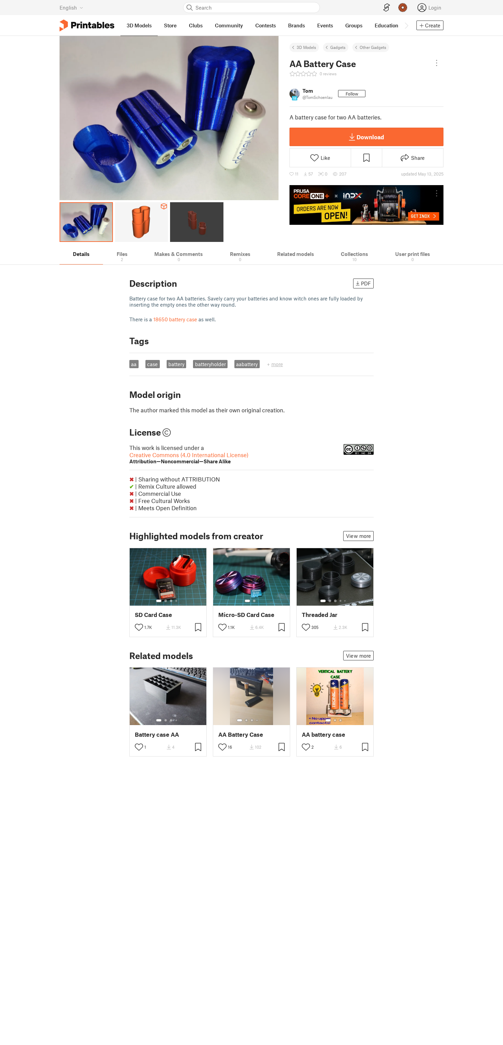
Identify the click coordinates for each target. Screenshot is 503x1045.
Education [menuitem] (386, 25)
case (152, 364)
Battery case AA (157, 734)
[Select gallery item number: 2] (165, 600)
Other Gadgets (373, 47)
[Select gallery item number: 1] (159, 600)
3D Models (306, 47)
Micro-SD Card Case (246, 614)
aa (134, 364)
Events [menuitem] (325, 25)
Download (370, 136)
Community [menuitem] (229, 25)
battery (176, 364)
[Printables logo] (87, 25)
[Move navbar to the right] (406, 25)
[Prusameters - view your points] (402, 7)
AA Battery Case (240, 734)
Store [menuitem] (170, 25)
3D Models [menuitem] (139, 25)
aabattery (247, 364)
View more (358, 536)
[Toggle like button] (139, 627)
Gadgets (338, 47)
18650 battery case (175, 319)
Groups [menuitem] (353, 25)
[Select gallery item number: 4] (176, 600)
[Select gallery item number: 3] (171, 600)
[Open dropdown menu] (436, 63)
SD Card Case (153, 614)
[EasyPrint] (387, 8)
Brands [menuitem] (296, 25)
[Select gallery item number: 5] (345, 600)
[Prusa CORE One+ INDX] (366, 205)
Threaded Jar (319, 614)
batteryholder (210, 364)
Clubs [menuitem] (196, 25)
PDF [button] (366, 283)
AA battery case (323, 734)
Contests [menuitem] (265, 25)
